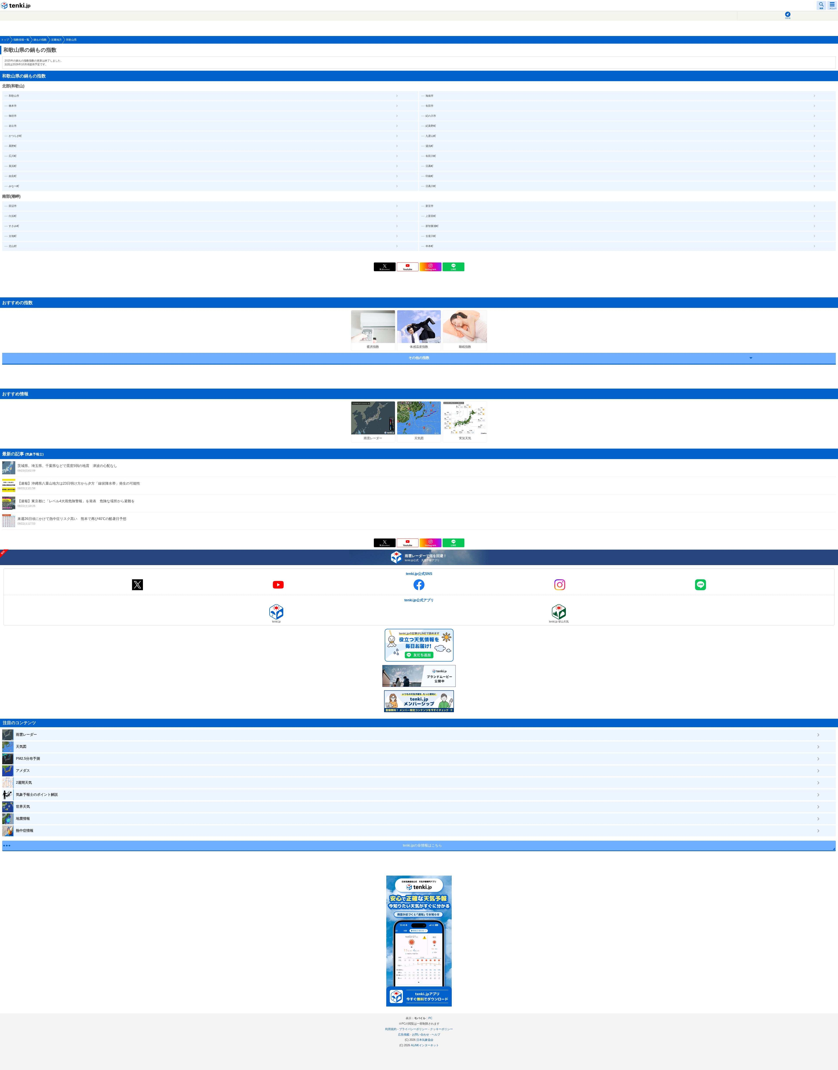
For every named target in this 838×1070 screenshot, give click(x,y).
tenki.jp (16, 5)
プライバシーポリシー (413, 1029)
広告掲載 (403, 1034)
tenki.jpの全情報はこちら (422, 845)
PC (430, 1018)
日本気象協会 (424, 1039)
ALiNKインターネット (425, 1045)
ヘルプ (436, 1034)
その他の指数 (419, 358)
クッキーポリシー (441, 1029)
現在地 (787, 18)
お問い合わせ (420, 1034)
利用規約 (391, 1029)
